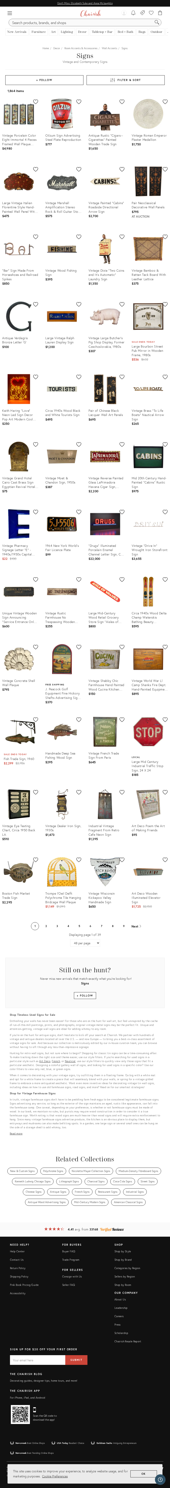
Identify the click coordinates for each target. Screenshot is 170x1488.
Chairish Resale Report (127, 1341)
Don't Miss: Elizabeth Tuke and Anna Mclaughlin (84, 3)
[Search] (157, 22)
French (56, 1061)
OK (143, 1473)
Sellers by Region (124, 1276)
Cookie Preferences (55, 1476)
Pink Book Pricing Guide (24, 1285)
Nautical (70, 1061)
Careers (119, 1316)
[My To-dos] (133, 13)
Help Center (17, 1251)
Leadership (121, 1307)
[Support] (160, 1479)
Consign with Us (72, 1276)
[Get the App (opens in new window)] (20, 1414)
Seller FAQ (68, 1285)
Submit (76, 1360)
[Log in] (124, 13)
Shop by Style (122, 1251)
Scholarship (121, 1333)
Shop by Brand (123, 1259)
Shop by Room (122, 1285)
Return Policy (18, 1268)
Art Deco (44, 1061)
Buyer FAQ (68, 1251)
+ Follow (44, 80)
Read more (16, 1133)
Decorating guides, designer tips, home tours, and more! (43, 1380)
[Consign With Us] (142, 13)
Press (117, 1324)
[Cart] (160, 13)
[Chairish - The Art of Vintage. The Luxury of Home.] (90, 13)
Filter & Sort (129, 80)
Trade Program (70, 1259)
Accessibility (18, 1293)
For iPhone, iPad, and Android (27, 1397)
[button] (9, 13)
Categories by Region (127, 1268)
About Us (120, 1299)
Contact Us (17, 1259)
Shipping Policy (19, 1276)
